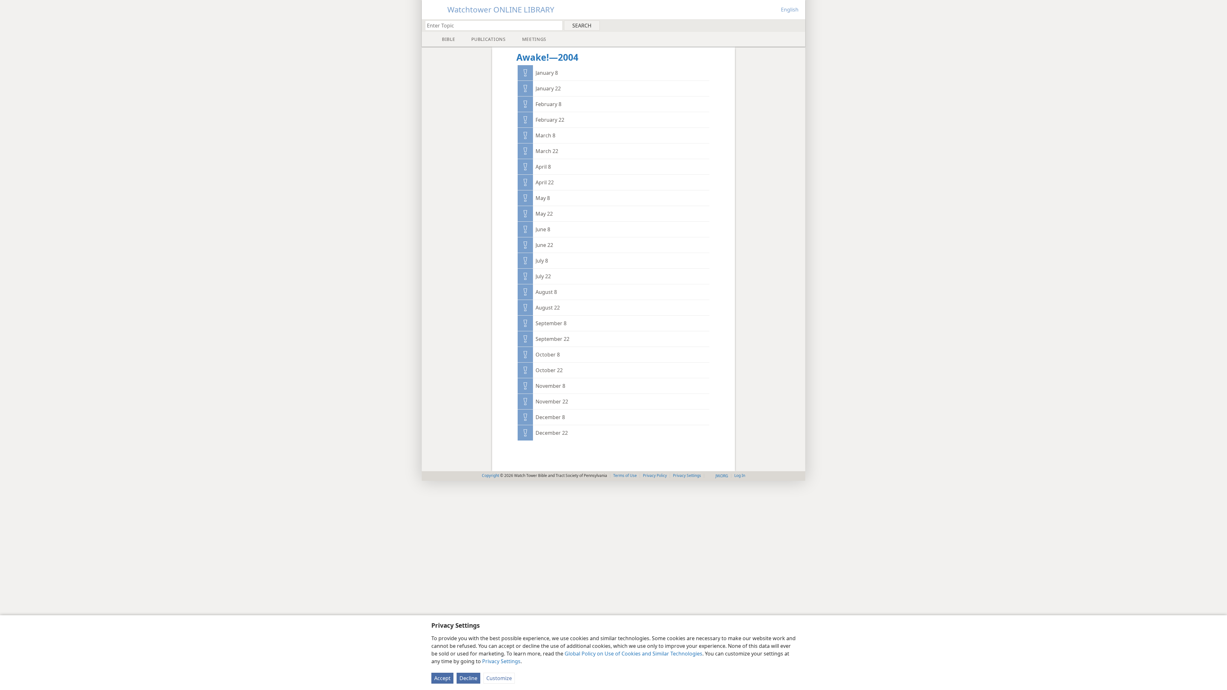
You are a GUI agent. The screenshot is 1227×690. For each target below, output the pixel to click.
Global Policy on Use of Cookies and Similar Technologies (633, 653)
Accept (442, 678)
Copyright (490, 475)
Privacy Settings (501, 661)
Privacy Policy (655, 475)
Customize (499, 678)
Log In (739, 475)
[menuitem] (798, 25)
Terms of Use (625, 475)
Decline (468, 678)
